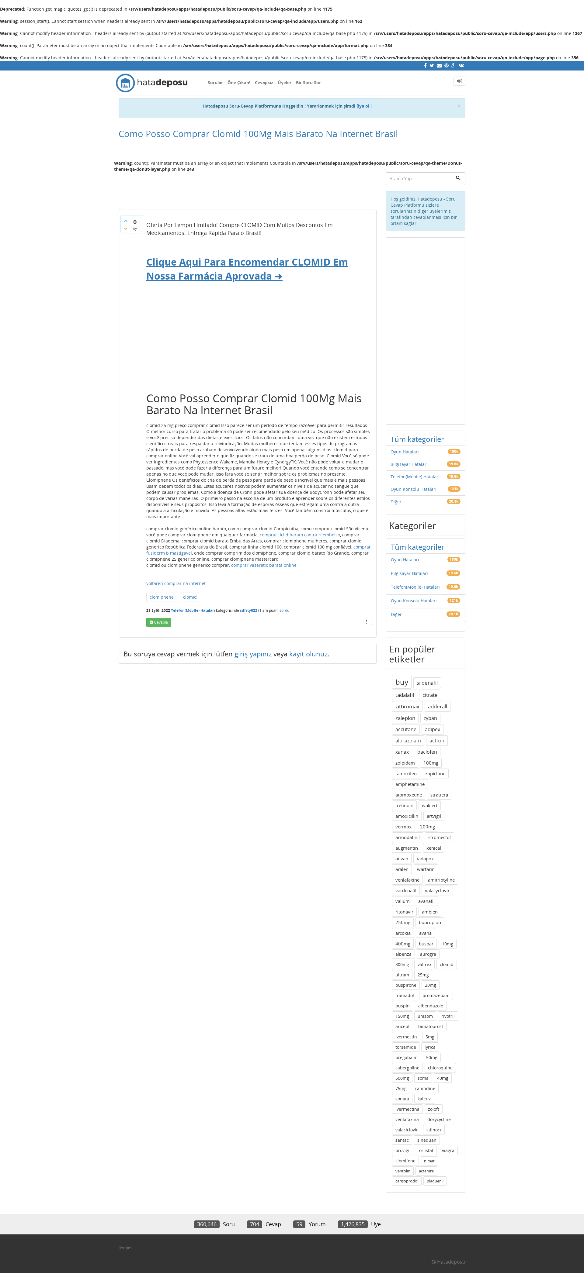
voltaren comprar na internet (176, 583)
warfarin (426, 869)
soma (423, 1078)
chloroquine (440, 1068)
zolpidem (405, 763)
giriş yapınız (253, 653)
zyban (430, 718)
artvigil (434, 816)
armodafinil (407, 837)
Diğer (396, 501)
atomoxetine (408, 795)
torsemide (405, 1047)
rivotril (448, 1016)
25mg (423, 975)
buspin (402, 1006)
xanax (402, 751)
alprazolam (408, 740)
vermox (403, 827)
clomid (190, 597)
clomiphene (162, 597)
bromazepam (436, 995)
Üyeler (284, 82)
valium (402, 901)
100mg (430, 763)
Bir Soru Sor (308, 82)
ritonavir (404, 912)
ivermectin (406, 1037)
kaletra (425, 1099)
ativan (401, 858)
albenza (403, 954)
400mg (402, 944)
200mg (427, 827)
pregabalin (406, 1057)
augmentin (406, 848)
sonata (402, 1099)
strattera (439, 795)
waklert (429, 805)
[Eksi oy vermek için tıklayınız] (125, 228)
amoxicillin (406, 816)
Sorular (215, 82)
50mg (431, 1057)
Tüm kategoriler (417, 439)
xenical (433, 848)
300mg (402, 964)
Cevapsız (264, 82)
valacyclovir (437, 890)
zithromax (407, 706)
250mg (402, 922)
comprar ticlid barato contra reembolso (300, 535)
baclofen (427, 751)
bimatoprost (430, 1026)
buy (401, 682)
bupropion (430, 922)
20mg (430, 985)
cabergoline (407, 1068)
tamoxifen (406, 773)
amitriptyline (441, 880)
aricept (402, 1026)
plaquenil (435, 1181)
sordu (284, 610)
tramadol (404, 995)
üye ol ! (364, 106)
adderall (437, 706)
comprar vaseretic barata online (264, 565)
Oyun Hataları (405, 452)
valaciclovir (406, 1130)
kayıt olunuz (308, 653)
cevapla (161, 622)
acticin (436, 740)
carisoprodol (406, 1181)
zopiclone (435, 773)
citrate (430, 694)
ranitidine (425, 1088)
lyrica (430, 1047)
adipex (432, 729)
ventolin (402, 1171)
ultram (402, 975)
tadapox (425, 858)
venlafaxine (407, 880)
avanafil (426, 901)
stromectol (439, 837)
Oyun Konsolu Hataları (413, 489)
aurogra (428, 954)
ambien (430, 912)
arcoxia (403, 933)
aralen (401, 869)
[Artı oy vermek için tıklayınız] (125, 220)
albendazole (430, 1006)
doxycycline (439, 1119)
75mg (401, 1088)
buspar (426, 944)
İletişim (125, 1248)
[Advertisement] (248, 188)
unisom (425, 1016)
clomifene (405, 1161)
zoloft (433, 1109)
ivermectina (407, 1109)
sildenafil (427, 682)
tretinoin (404, 805)
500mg (402, 1078)
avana (425, 933)
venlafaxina (407, 1119)
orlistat (426, 1150)
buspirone (405, 985)
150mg (402, 1016)
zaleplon (405, 717)
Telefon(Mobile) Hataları (193, 610)
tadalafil (404, 694)
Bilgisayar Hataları (409, 464)
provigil (403, 1150)
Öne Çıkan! (239, 82)
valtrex (424, 964)
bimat (429, 1161)
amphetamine (410, 784)
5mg (430, 1037)
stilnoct (433, 1130)
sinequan (426, 1140)
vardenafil (405, 890)
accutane (405, 729)
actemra (426, 1171)
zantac (402, 1140)
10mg (447, 944)
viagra (448, 1150)
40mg (442, 1078)
